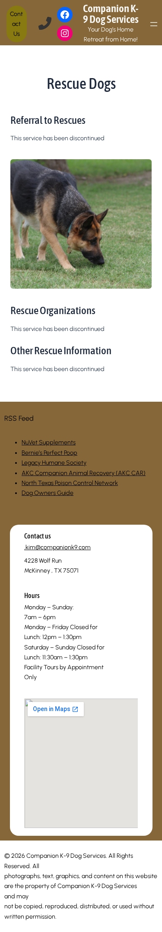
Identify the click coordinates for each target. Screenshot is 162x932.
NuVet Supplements (49, 442)
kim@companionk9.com (58, 547)
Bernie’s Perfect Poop (49, 453)
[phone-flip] (45, 23)
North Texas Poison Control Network (70, 483)
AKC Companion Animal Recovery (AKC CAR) (84, 473)
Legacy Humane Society (54, 462)
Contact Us (16, 24)
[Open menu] (154, 24)
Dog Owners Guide (47, 493)
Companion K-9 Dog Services (111, 13)
